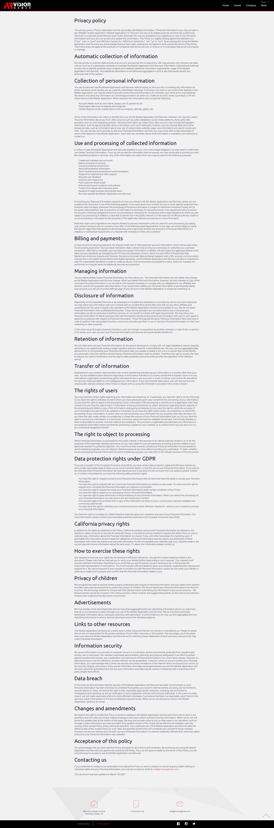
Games (237, 5)
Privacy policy (103, 824)
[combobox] (264, 2)
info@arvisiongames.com (166, 769)
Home (226, 5)
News (264, 5)
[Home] (17, 5)
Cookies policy (84, 824)
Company (251, 5)
